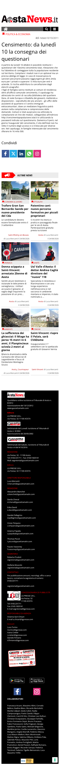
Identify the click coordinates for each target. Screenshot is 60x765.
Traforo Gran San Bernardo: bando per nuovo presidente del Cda (14, 210)
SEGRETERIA (12, 553)
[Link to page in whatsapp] (29, 153)
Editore (10, 412)
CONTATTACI (12, 572)
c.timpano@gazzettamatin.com (20, 525)
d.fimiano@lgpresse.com (18, 640)
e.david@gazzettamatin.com (19, 510)
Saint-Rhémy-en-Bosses (18, 235)
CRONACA (8, 263)
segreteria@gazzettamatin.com (25, 460)
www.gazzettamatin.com (18, 408)
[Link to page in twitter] (13, 153)
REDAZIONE (12, 452)
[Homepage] (5, 29)
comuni (36, 329)
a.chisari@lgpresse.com (23, 619)
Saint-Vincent (37, 369)
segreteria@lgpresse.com (24, 609)
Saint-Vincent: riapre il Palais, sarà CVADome (44, 336)
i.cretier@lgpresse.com (17, 635)
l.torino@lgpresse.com (17, 630)
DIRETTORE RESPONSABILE (19, 477)
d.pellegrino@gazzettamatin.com (21, 518)
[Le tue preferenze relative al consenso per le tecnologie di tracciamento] (55, 760)
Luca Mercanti (12, 238)
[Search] (46, 29)
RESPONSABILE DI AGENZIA (19, 613)
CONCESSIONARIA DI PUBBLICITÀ (35, 592)
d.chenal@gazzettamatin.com (20, 502)
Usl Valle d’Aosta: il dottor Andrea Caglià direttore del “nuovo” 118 (44, 271)
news (43, 38)
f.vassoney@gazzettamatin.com (21, 549)
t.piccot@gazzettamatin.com (19, 541)
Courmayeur (23, 369)
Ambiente (8, 329)
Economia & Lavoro (13, 202)
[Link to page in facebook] (5, 153)
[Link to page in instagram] (37, 153)
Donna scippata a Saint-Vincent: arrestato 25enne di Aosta (14, 271)
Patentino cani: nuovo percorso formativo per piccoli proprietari (44, 210)
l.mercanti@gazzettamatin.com (20, 483)
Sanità (36, 263)
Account (10, 624)
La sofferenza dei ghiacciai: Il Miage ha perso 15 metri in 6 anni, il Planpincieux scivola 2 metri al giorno (15, 341)
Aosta (40, 235)
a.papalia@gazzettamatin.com (20, 533)
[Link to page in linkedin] (21, 153)
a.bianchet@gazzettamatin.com (21, 494)
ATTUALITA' (38, 202)
